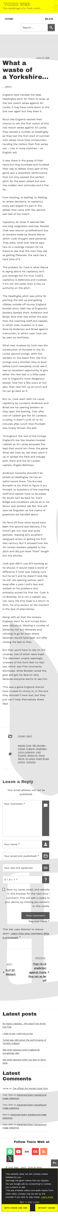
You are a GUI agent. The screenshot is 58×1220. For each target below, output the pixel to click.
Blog (49, 19)
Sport (29, 736)
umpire (21, 762)
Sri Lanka (30, 758)
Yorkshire (31, 762)
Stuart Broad (42, 758)
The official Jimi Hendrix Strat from (30, 1088)
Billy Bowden (39, 745)
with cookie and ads (15, 1207)
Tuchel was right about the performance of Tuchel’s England (24, 1042)
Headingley (41, 749)
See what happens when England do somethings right (21, 1051)
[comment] (45, 818)
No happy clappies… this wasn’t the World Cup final (24, 1025)
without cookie (46, 1207)
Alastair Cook (24, 745)
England (30, 749)
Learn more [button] (47, 1197)
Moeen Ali (32, 755)
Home (9, 19)
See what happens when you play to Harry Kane (24, 1061)
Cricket (21, 736)
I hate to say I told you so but (18, 1033)
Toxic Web (13, 1167)
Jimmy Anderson (26, 752)
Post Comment (35, 915)
